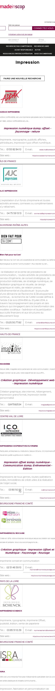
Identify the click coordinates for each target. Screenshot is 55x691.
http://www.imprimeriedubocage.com (35, 634)
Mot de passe (14, 25)
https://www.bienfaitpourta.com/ (38, 373)
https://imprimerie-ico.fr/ (42, 552)
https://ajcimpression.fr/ (43, 257)
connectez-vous (46, 21)
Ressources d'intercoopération (27, 74)
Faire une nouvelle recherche (22, 108)
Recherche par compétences (27, 51)
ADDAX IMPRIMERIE (15, 142)
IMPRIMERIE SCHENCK (17, 670)
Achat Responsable (22, 66)
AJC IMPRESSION (13, 227)
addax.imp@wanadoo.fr (42, 185)
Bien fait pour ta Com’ (16, 293)
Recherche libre (27, 59)
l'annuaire (13, 42)
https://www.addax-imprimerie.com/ (37, 191)
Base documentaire (27, 82)
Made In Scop (12, 7)
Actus (43, 66)
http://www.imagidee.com (42, 461)
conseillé (41, 42)
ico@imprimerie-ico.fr (46, 545)
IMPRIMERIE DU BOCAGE (19, 588)
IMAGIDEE (8, 408)
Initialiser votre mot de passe (20, 34)
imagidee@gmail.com (44, 455)
